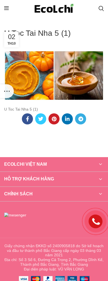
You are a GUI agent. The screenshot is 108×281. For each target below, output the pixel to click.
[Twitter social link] (40, 118)
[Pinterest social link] (54, 118)
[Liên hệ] (95, 221)
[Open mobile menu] (6, 8)
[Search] (101, 8)
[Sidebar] (7, 91)
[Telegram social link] (80, 118)
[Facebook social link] (27, 118)
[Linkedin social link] (67, 118)
